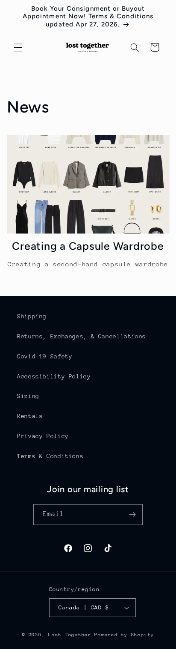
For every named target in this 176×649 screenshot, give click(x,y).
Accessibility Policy (54, 376)
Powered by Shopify (124, 634)
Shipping (32, 316)
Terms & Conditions (50, 456)
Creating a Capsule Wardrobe (88, 245)
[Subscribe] (132, 514)
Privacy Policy (43, 436)
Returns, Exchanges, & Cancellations (81, 336)
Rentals (30, 415)
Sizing (28, 395)
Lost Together (71, 634)
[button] (18, 47)
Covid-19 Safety (44, 356)
